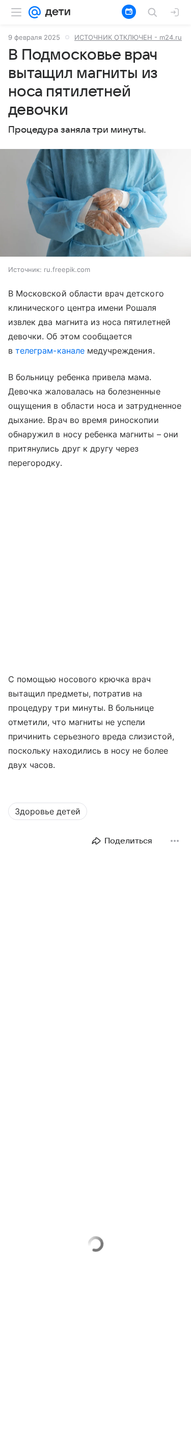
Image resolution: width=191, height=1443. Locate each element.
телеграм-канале (50, 350)
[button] (95, 204)
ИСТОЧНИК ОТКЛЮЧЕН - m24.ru (128, 37)
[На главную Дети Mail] (55, 12)
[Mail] (35, 12)
